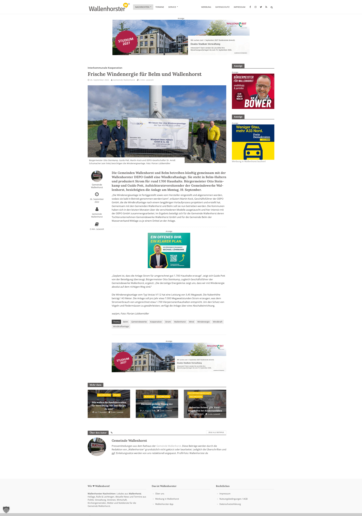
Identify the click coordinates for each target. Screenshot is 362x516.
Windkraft (217, 321)
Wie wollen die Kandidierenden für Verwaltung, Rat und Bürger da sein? (109, 403)
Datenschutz (222, 7)
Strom (168, 321)
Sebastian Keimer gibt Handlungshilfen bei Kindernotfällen (205, 405)
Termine (159, 7)
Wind (191, 321)
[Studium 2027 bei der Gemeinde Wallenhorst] (181, 37)
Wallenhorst (180, 321)
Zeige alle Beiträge (216, 432)
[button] (6, 510)
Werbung (206, 7)
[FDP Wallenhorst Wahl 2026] (169, 357)
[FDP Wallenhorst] (253, 141)
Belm (125, 321)
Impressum (239, 7)
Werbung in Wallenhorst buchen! (249, 161)
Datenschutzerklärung (230, 504)
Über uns (159, 493)
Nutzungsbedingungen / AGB (233, 498)
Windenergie (203, 321)
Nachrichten (142, 7)
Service (172, 7)
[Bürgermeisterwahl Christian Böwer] (253, 91)
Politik (117, 395)
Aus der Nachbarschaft (199, 393)
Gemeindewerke (139, 321)
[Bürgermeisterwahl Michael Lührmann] (169, 250)
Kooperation (156, 321)
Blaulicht (149, 397)
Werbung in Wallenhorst (167, 498)
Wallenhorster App (164, 504)
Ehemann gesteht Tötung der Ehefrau (157, 404)
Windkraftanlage (121, 326)
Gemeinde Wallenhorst (124, 80)
